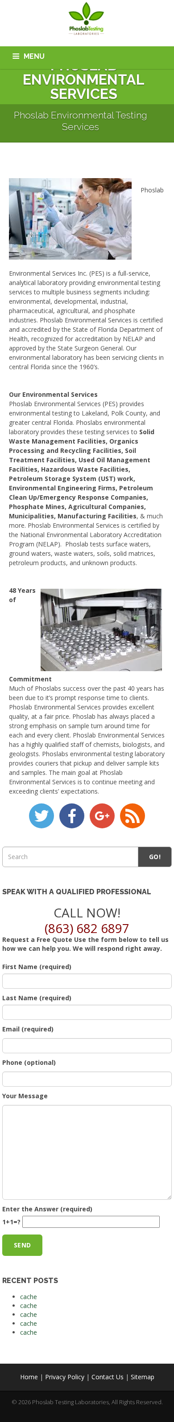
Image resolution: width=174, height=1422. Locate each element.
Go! (155, 856)
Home (29, 1377)
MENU (34, 56)
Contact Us (107, 1377)
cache (28, 1296)
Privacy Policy (64, 1377)
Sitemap (142, 1377)
